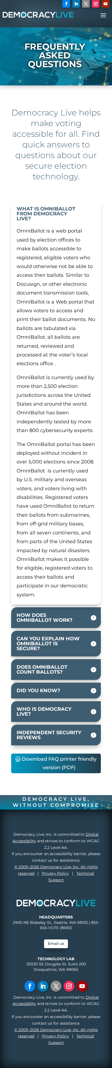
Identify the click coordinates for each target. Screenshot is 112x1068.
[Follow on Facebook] (66, 4)
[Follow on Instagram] (95, 4)
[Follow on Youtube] (105, 4)
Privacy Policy (55, 873)
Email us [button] (56, 943)
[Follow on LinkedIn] (76, 4)
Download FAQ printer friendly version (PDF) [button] (59, 763)
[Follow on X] (86, 4)
